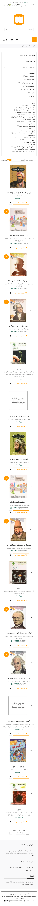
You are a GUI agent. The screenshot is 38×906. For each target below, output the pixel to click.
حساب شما (32, 4)
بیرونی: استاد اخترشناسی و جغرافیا (19, 192)
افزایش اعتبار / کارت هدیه (11, 5)
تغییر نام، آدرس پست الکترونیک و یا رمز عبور (20, 867)
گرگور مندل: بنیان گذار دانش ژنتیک (19, 633)
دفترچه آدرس (29, 870)
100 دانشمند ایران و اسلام (19, 235)
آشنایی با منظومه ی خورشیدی (19, 721)
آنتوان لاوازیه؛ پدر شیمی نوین (19, 325)
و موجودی (4, 160)
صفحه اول (27, 894)
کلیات (31, 93)
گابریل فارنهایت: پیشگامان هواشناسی (19, 678)
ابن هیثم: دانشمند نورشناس (19, 416)
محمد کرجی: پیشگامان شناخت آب (19, 545)
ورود (4, 40)
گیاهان (19, 368)
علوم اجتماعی (28, 79)
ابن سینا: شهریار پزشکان (19, 459)
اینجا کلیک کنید (11, 882)
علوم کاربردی (28, 86)
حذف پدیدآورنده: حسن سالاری (26, 56)
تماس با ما (19, 6)
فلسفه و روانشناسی (27, 89)
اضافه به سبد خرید (20, 203)
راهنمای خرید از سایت (27, 884)
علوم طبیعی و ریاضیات (26, 83)
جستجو (32, 46)
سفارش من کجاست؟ (24, 4)
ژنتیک (19, 587)
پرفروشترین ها (12, 894)
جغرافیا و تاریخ (28, 76)
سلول (19, 809)
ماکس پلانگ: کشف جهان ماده (19, 280)
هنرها (31, 96)
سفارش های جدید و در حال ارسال (15, 851)
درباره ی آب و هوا (19, 766)
